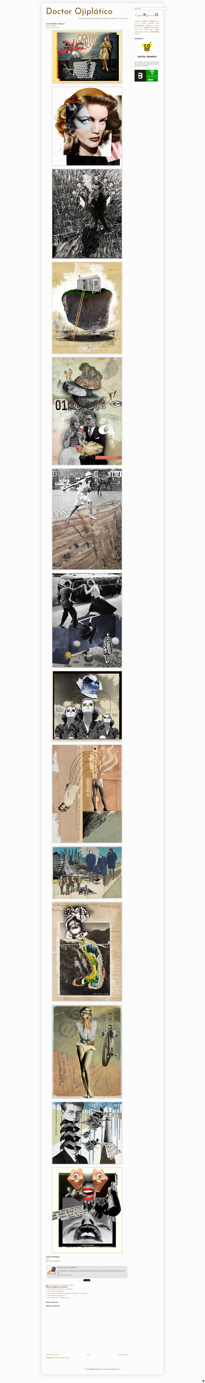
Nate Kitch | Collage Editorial (56, 1291)
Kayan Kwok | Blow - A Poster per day (58, 1297)
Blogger (118, 1369)
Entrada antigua (123, 1354)
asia (136, 29)
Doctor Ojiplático (79, 12)
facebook (68, 1275)
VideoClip (147, 27)
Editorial (151, 23)
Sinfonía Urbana (139, 27)
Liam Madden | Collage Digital (56, 1295)
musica (137, 34)
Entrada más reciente (52, 1354)
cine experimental (146, 29)
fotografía (154, 32)
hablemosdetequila (54, 1261)
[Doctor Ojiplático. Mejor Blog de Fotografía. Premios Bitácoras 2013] (140, 81)
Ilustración (139, 25)
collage (57, 27)
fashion (146, 32)
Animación (138, 21)
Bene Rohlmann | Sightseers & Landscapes (60, 1289)
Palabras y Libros (152, 25)
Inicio (88, 1354)
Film (157, 23)
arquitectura (155, 27)
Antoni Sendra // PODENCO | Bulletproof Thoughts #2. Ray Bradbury (67, 1293)
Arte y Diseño (51, 27)
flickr (47, 1259)
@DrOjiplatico (61, 1275)
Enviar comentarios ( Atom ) (62, 1357)
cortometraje (139, 32)
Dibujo (144, 23)
